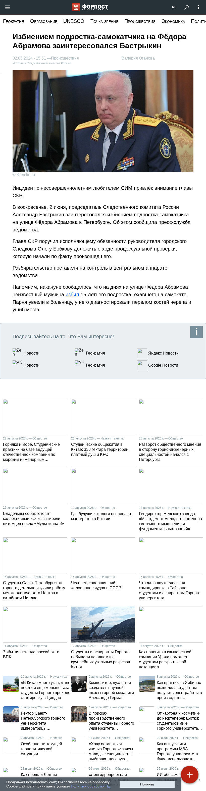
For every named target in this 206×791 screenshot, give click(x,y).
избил (72, 294)
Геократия (13, 21)
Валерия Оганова (138, 58)
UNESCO (73, 21)
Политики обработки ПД (90, 786)
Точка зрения (104, 21)
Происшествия (140, 21)
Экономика (173, 21)
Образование (43, 21)
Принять (147, 784)
